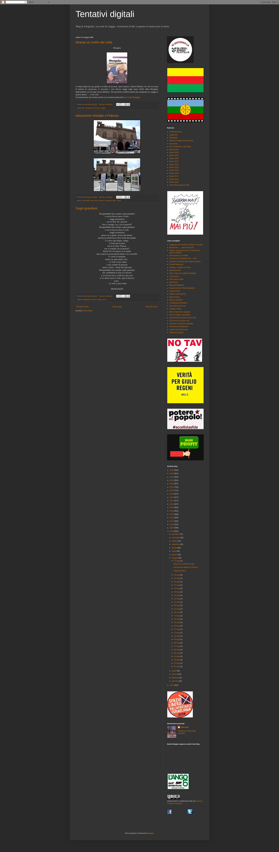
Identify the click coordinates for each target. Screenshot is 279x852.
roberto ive (96, 108)
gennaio (175, 681)
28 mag (177, 582)
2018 (172, 497)
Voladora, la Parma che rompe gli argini (185, 261)
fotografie (108, 200)
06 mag (177, 650)
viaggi (103, 108)
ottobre (175, 541)
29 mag (177, 578)
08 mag (177, 643)
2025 (172, 474)
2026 (172, 470)
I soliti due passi (175, 132)
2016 (172, 504)
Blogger (151, 833)
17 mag (177, 616)
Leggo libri (173, 135)
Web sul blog (174, 297)
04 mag (177, 656)
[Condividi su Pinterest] (128, 104)
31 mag (177, 561)
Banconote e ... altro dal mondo (181, 248)
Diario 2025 (174, 153)
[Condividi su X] (123, 104)
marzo (174, 674)
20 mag (177, 605)
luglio (174, 551)
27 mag (177, 585)
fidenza (101, 200)
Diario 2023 (174, 158)
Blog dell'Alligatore (176, 285)
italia (114, 200)
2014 (172, 511)
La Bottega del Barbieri (178, 303)
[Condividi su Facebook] (125, 104)
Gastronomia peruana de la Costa (182, 318)
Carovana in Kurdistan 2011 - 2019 (183, 258)
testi (104, 299)
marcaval (184, 727)
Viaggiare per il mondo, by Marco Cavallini (186, 245)
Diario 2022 (174, 161)
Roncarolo (173, 144)
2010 (172, 524)
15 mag (177, 622)
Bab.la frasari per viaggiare (180, 312)
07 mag (177, 646)
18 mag (177, 612)
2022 (172, 484)
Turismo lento (174, 291)
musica (94, 299)
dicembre (176, 534)
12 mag (177, 629)
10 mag (177, 636)
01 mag (177, 667)
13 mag (177, 626)
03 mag (177, 660)
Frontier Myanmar (176, 264)
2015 (172, 507)
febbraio (175, 678)
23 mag (177, 595)
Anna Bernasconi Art (177, 306)
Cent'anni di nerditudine (178, 327)
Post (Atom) (87, 311)
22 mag (177, 599)
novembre (176, 538)
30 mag (177, 575)
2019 (172, 494)
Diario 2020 (174, 167)
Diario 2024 (174, 155)
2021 (172, 487)
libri (83, 108)
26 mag (177, 588)
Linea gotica (174, 276)
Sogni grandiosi (86, 208)
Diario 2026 (174, 150)
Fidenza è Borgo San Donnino (181, 141)
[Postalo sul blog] (120, 104)
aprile (174, 671)
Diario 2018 (174, 173)
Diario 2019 (174, 170)
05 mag (177, 653)
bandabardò (86, 299)
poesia (100, 299)
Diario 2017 (174, 176)
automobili (85, 200)
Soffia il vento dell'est (177, 294)
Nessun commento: (106, 104)
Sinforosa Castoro (176, 332)
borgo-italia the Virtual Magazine (182, 288)
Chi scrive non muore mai (179, 321)
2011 (172, 521)
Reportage (173, 138)
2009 (172, 528)
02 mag (177, 663)
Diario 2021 (174, 164)
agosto (175, 548)
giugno (175, 555)
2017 (172, 501)
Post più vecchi (152, 307)
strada (118, 200)
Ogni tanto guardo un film (179, 185)
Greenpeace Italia (176, 279)
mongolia (88, 108)
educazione (94, 200)
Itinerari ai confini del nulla (94, 42)
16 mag (177, 619)
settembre (176, 544)
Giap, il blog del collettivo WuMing (182, 273)
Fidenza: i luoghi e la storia (180, 267)
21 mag (177, 602)
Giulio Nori (173, 282)
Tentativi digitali (105, 14)
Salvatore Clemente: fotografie (181, 324)
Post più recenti (82, 307)
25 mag (177, 592)
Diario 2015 (174, 182)
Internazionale (175, 270)
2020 (172, 490)
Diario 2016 (174, 179)
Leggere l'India (175, 309)
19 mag (177, 609)
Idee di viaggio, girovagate (179, 315)
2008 (172, 531)
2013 (172, 514)
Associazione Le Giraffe (178, 256)
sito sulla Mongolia (132, 97)
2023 (172, 480)
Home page (117, 307)
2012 (172, 518)
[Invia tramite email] (117, 104)
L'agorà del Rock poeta (178, 330)
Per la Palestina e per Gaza (180, 147)
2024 (172, 477)
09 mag (177, 639)
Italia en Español (176, 300)
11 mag (177, 633)
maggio (175, 558)
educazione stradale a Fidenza (97, 115)
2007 (172, 685)
